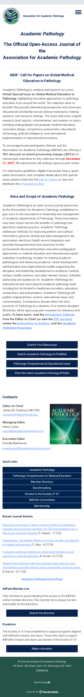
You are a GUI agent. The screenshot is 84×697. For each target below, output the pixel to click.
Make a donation (42, 648)
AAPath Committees (42, 499)
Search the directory (42, 613)
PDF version (62, 319)
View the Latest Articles (42, 373)
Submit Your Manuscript (42, 344)
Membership (42, 505)
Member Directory (42, 481)
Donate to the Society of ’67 (42, 493)
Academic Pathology (42, 469)
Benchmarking (42, 487)
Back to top (40, 682)
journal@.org (23, 431)
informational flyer (32, 184)
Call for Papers (48, 179)
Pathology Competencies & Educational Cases (42, 363)
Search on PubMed (42, 354)
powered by (32, 692)
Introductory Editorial (59, 314)
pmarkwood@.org (26, 448)
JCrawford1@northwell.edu (20, 415)
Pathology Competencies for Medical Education (42, 475)
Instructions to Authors (34, 323)
